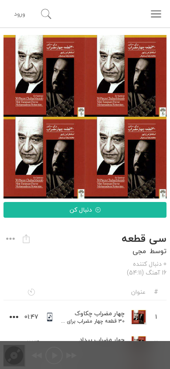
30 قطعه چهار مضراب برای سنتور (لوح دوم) (76, 321)
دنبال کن (81, 209)
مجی (139, 251)
